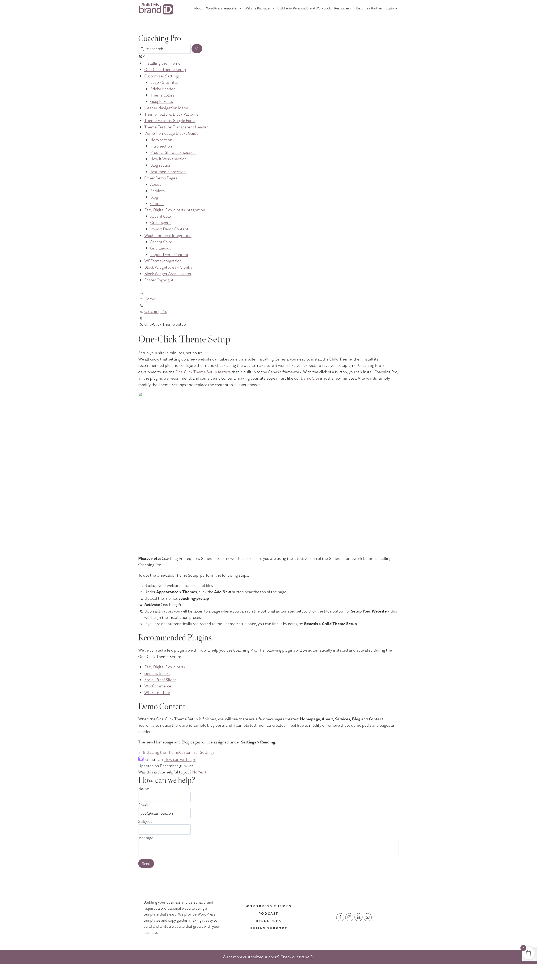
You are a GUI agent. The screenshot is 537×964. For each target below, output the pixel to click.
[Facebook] (340, 917)
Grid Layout (160, 222)
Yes (202, 772)
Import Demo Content (169, 229)
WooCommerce (157, 686)
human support (269, 928)
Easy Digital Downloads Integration (174, 210)
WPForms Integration (163, 261)
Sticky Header (162, 89)
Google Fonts (161, 101)
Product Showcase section (173, 152)
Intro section (161, 146)
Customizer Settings (162, 76)
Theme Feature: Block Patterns (171, 114)
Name (143, 788)
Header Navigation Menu (166, 108)
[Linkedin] (358, 917)
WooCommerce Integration (168, 235)
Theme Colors (162, 95)
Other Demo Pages (160, 178)
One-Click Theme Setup (165, 69)
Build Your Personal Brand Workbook (304, 8)
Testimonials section (168, 172)
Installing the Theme (162, 63)
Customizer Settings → (199, 752)
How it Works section (168, 159)
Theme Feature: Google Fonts (170, 120)
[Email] (368, 917)
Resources (269, 921)
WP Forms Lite (157, 692)
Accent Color (161, 216)
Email (143, 805)
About (198, 8)
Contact (157, 203)
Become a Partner (369, 8)
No (195, 772)
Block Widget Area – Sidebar (169, 267)
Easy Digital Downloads (164, 667)
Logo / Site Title (164, 82)
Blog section (160, 165)
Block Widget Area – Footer (168, 273)
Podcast (268, 913)
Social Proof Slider (160, 680)
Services (157, 191)
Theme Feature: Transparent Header (176, 127)
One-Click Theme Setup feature (203, 372)
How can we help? (180, 759)
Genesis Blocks (157, 673)
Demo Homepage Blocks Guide (171, 133)
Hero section (161, 140)
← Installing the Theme (158, 752)
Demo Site (310, 378)
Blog (154, 197)
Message (145, 838)
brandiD (306, 957)
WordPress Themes (268, 906)
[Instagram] (349, 917)
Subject (145, 821)
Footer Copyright (158, 280)
